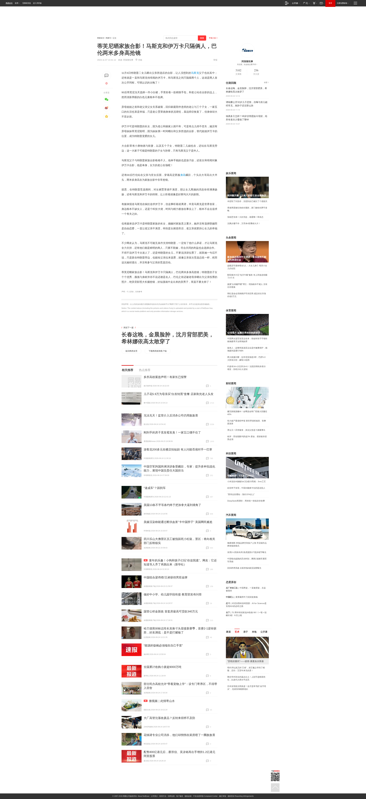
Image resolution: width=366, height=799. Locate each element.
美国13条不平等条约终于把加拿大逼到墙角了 (172, 505)
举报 (215, 60)
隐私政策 (188, 796)
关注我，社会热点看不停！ (247, 64)
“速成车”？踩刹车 (155, 487)
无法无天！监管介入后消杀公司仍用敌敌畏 (171, 415)
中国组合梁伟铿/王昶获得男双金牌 (165, 577)
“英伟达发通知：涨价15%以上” (241, 494)
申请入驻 (212, 38)
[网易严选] (306, 3)
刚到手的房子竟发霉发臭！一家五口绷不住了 (172, 432)
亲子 (245, 632)
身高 (183, 175)
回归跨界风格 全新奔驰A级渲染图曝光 (244, 568)
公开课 (263, 632)
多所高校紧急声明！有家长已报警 (165, 377)
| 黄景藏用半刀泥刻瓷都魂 (242, 597)
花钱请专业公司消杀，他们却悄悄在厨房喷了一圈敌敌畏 (179, 735)
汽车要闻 (231, 515)
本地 (254, 632)
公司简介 (154, 796)
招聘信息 (171, 796)
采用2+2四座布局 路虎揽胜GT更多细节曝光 (246, 552)
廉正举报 (222, 796)
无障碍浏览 (26, 3)
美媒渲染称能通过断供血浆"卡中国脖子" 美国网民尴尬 (178, 522)
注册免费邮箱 (342, 3)
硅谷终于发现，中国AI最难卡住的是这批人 (246, 488)
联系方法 (162, 796)
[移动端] (287, 3)
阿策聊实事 (128, 60)
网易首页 (9, 3)
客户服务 (179, 796)
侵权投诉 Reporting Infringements (241, 796)
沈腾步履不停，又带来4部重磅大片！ (243, 223)
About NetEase (143, 796)
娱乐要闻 (231, 173)
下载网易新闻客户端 (158, 351)
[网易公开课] (296, 3)
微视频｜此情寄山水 (162, 701)
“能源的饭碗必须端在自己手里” (163, 645)
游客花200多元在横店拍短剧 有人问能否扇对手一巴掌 (178, 449)
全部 (265, 82)
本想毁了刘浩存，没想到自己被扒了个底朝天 (247, 201)
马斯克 (195, 72)
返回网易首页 (131, 351)
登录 (330, 3)
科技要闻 (231, 453)
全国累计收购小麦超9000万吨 (162, 666)
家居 (228, 632)
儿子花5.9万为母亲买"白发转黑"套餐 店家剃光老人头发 (178, 394)
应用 (16, 3)
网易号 (108, 38)
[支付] (314, 3)
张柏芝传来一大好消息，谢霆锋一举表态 (245, 217)
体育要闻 (231, 310)
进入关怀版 (37, 3)
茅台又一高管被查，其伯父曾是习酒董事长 (246, 430)
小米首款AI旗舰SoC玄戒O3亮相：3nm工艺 (246, 481)
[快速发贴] (106, 75)
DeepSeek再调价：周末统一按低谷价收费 (246, 501)
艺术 (237, 632)
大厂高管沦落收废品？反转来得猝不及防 (169, 718)
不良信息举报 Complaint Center (205, 796)
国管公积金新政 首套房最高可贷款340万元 (171, 611)
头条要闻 (231, 237)
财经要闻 (231, 383)
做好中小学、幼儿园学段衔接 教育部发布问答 (173, 594)
